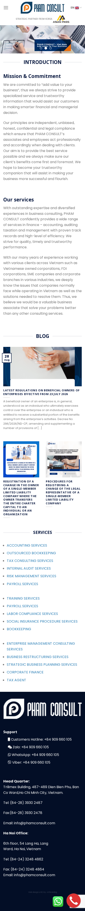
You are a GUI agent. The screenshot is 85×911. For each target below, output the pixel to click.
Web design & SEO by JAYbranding (42, 892)
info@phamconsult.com (34, 823)
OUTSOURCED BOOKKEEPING (31, 553)
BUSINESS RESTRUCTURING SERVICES (37, 656)
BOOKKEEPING (19, 629)
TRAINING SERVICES (23, 598)
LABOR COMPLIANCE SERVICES (32, 613)
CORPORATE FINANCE (25, 672)
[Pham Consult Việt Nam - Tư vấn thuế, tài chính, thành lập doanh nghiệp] (42, 7)
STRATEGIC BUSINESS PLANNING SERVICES (42, 664)
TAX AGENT (16, 680)
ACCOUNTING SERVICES (27, 545)
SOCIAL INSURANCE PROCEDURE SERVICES (42, 621)
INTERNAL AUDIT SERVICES (29, 568)
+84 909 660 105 (58, 739)
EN (73, 7)
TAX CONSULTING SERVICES (30, 560)
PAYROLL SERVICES (22, 583)
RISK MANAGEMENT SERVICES (31, 576)
